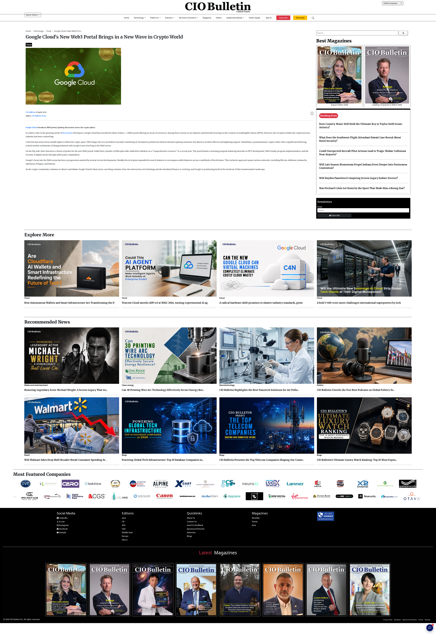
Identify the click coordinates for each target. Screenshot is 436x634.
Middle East (127, 532)
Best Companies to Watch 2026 (195, 588)
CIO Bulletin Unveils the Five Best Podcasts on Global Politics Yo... (356, 390)
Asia (124, 518)
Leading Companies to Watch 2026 (387, 105)
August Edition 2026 (339, 105)
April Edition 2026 (369, 588)
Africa (124, 540)
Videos (219, 17)
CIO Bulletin (30, 112)
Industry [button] (169, 17)
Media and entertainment (36, 385)
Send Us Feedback (195, 525)
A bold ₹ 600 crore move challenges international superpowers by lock (359, 302)
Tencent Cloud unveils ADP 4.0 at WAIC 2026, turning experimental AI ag (165, 302)
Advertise (191, 532)
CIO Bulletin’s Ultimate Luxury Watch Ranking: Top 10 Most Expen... (357, 459)
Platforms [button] (154, 17)
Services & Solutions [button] (188, 17)
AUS (123, 525)
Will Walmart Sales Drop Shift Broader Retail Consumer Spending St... (65, 459)
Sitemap (427, 620)
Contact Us (192, 521)
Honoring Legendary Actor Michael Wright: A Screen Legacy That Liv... (66, 390)
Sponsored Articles (195, 529)
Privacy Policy (387, 620)
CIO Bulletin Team (39, 116)
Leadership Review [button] (234, 17)
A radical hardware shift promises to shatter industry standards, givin (261, 302)
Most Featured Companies (42, 474)
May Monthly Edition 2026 (282, 588)
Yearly (255, 521)
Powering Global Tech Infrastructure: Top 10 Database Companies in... (163, 459)
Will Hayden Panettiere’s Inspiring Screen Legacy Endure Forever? (358, 178)
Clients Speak (254, 17)
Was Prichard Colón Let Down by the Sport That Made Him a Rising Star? (362, 188)
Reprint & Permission (410, 620)
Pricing (420, 620)
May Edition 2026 (325, 588)
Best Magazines (334, 41)
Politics (320, 385)
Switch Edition (32, 15)
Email (319, 207)
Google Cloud (31, 127)
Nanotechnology (227, 385)
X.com (61, 521)
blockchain (67, 133)
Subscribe (335, 215)
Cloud (49, 31)
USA (123, 529)
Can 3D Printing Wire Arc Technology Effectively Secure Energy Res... (163, 390)
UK (123, 521)
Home (126, 17)
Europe (125, 536)
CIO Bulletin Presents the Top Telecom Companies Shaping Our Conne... (261, 459)
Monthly (256, 518)
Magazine (207, 17)
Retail (27, 455)
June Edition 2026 (239, 588)
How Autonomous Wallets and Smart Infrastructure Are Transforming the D (69, 302)
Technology (39, 31)
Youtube (62, 532)
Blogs (124, 455)
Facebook (63, 529)
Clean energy (128, 385)
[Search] (403, 33)
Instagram (64, 525)
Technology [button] (139, 17)
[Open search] (313, 17)
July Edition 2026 (152, 588)
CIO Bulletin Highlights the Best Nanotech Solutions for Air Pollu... (259, 390)
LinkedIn (63, 518)
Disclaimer (397, 620)
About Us (191, 518)
